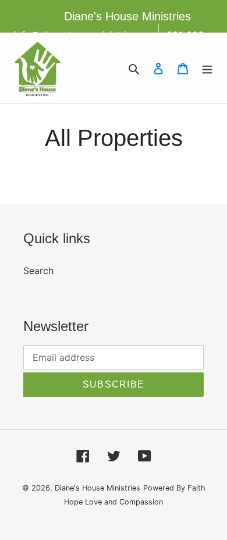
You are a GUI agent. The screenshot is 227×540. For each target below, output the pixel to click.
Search (38, 270)
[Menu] (207, 68)
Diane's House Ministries (97, 488)
